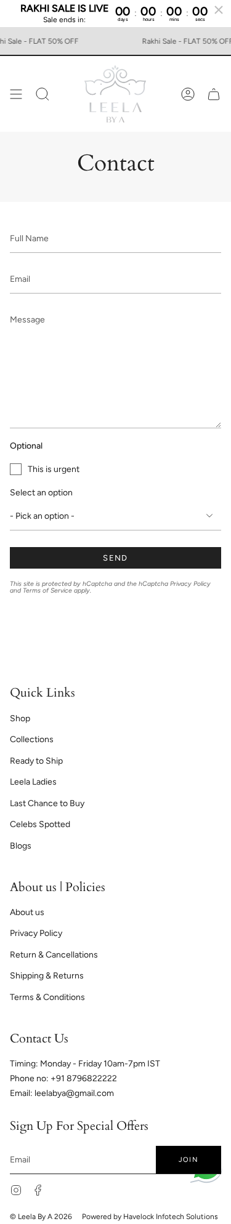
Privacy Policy (190, 584)
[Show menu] (16, 94)
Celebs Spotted (40, 824)
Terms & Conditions (47, 997)
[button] (42, 94)
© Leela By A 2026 (41, 1216)
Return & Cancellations (54, 955)
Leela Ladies (33, 782)
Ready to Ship (36, 761)
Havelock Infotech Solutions (170, 1216)
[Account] (187, 94)
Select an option (41, 492)
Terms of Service (47, 590)
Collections (32, 739)
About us (27, 912)
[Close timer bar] (219, 10)
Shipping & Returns (47, 975)
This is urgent (53, 469)
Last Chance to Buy (47, 803)
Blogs (20, 846)
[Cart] (213, 94)
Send (115, 557)
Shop (20, 718)
